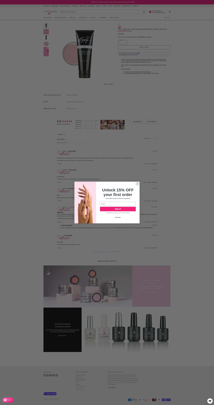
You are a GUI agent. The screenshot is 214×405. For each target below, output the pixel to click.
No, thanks (118, 217)
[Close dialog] (137, 183)
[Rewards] (8, 399)
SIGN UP (118, 209)
